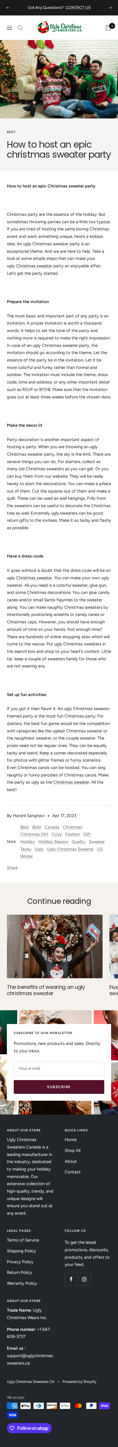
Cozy (57, 834)
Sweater (97, 841)
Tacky (25, 849)
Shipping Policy (21, 1251)
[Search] (20, 27)
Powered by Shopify (79, 1381)
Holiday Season (53, 841)
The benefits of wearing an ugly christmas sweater (46, 990)
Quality (78, 841)
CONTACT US (78, 7)
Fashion (72, 834)
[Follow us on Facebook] (71, 1279)
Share (12, 867)
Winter (26, 856)
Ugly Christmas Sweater (70, 849)
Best (11, 132)
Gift (87, 834)
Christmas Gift (34, 834)
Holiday (27, 841)
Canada (51, 827)
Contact (73, 1172)
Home (70, 1139)
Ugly (39, 849)
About (71, 1161)
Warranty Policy (22, 1283)
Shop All (72, 1150)
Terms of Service (23, 1240)
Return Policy (19, 1272)
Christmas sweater (34, 265)
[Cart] (108, 27)
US (100, 849)
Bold (36, 827)
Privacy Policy (20, 1261)
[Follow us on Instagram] (84, 1279)
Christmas (72, 827)
